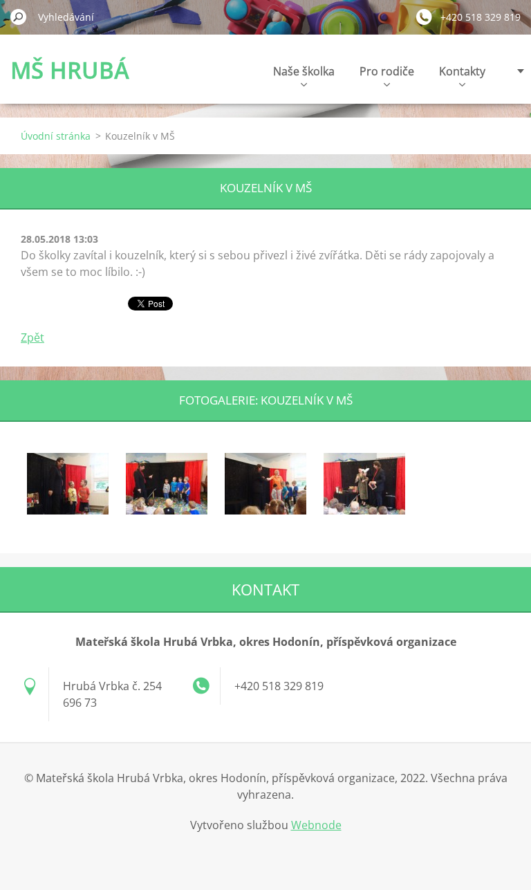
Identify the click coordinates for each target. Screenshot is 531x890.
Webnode (316, 825)
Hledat (18, 16)
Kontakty (462, 71)
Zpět (32, 337)
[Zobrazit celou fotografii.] (68, 483)
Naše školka (304, 71)
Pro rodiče (387, 71)
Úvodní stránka (56, 135)
